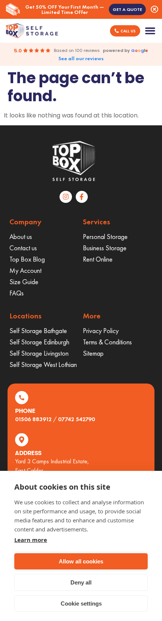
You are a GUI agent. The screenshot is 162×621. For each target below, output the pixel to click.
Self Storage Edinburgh (39, 342)
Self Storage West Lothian (43, 364)
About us (20, 236)
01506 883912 (33, 419)
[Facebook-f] (82, 197)
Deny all (81, 582)
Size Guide (23, 281)
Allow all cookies (81, 561)
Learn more (30, 539)
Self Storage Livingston (39, 353)
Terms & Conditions (107, 342)
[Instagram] (66, 197)
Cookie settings (81, 603)
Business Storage (105, 248)
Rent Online (98, 259)
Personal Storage (105, 236)
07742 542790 (76, 419)
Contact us (23, 248)
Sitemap (93, 353)
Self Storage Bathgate (38, 330)
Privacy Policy (101, 330)
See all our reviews (81, 58)
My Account (25, 270)
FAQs (16, 293)
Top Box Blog (27, 259)
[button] (150, 31)
